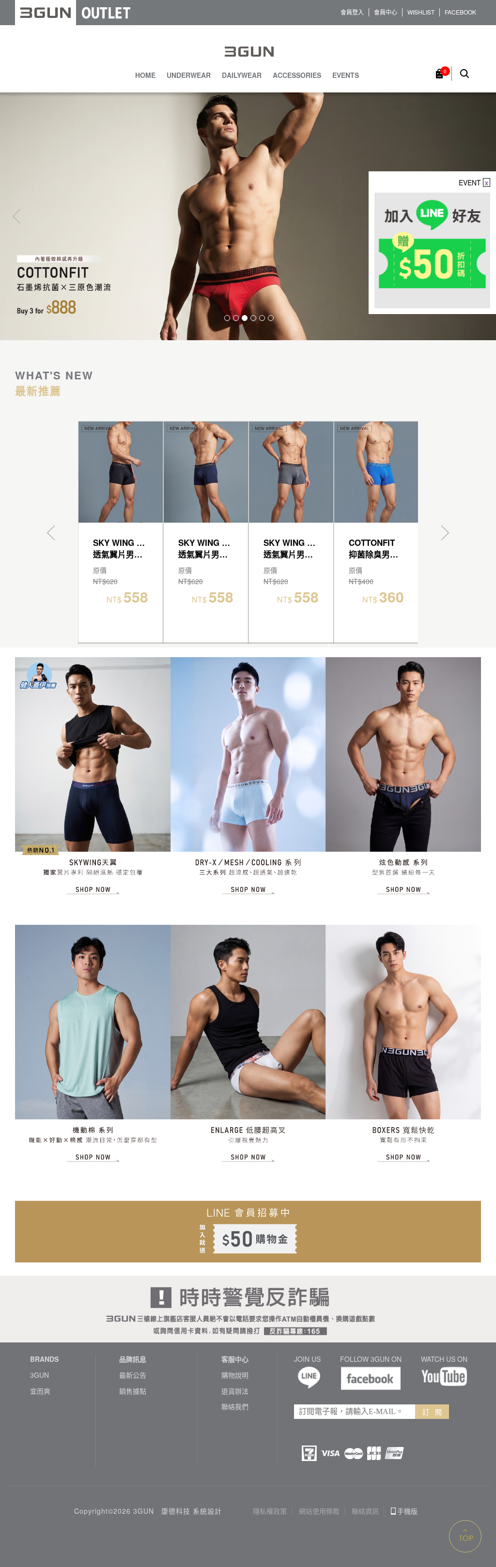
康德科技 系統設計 (191, 1511)
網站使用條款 (319, 1511)
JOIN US (307, 1359)
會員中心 (385, 12)
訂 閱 (432, 1411)
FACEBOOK (460, 12)
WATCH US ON (444, 1359)
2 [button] (236, 318)
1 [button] (227, 318)
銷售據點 (132, 1391)
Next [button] (442, 532)
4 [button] (253, 318)
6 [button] (271, 318)
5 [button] (262, 318)
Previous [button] (19, 216)
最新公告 (132, 1375)
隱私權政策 (270, 1511)
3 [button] (245, 318)
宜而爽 (40, 1391)
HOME (145, 75)
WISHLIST (420, 12)
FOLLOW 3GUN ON (371, 1359)
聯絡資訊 (365, 1511)
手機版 (407, 1511)
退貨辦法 (234, 1391)
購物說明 (234, 1375)
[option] (248, 216)
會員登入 (352, 12)
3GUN (39, 1375)
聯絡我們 (234, 1406)
